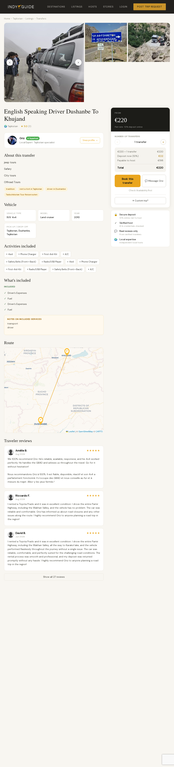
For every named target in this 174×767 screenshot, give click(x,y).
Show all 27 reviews (54, 576)
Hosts (93, 6)
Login (123, 6)
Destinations (56, 6)
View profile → (90, 140)
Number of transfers (127, 136)
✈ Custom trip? (140, 200)
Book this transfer (127, 181)
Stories (108, 6)
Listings (76, 6)
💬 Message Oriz (154, 180)
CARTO (99, 431)
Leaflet (71, 431)
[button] (40, 421)
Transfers (41, 18)
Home (7, 18)
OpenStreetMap (85, 431)
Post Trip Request (149, 6)
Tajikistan (18, 18)
